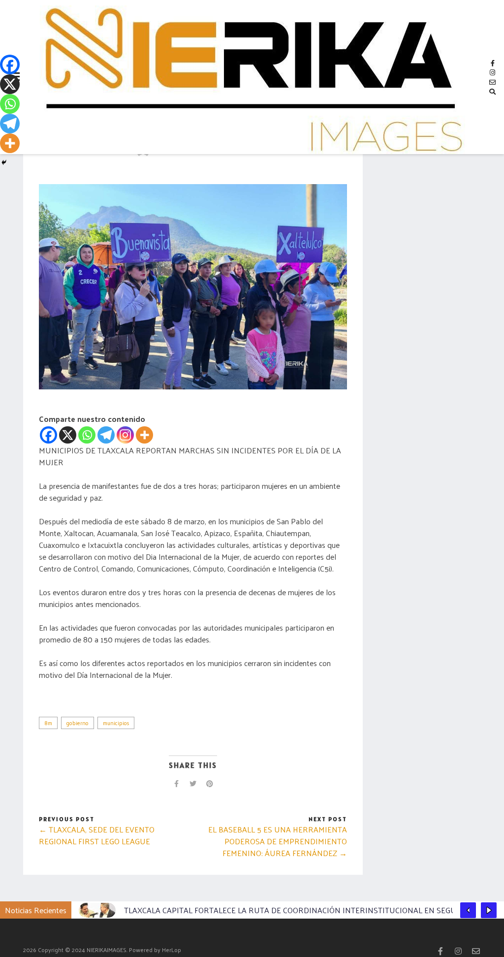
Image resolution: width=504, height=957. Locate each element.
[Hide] (4, 162)
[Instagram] (125, 435)
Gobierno (77, 723)
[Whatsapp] (86, 435)
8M (48, 723)
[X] (67, 435)
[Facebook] (48, 435)
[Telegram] (106, 435)
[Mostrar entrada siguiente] (489, 910)
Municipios (116, 723)
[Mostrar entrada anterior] (468, 910)
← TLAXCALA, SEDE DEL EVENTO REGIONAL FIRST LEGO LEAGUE (97, 835)
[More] (144, 435)
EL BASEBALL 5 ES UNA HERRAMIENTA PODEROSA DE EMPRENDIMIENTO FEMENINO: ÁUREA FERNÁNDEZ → (277, 841)
